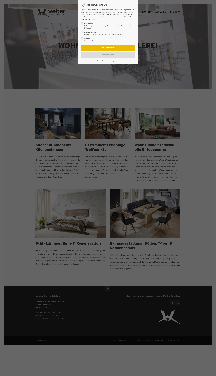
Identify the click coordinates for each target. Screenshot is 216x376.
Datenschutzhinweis (103, 61)
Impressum (115, 61)
